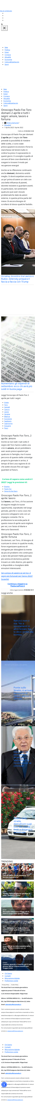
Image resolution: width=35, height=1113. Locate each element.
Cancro (7, 409)
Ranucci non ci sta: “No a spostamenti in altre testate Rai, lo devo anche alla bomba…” (23, 627)
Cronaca (8, 55)
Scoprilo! (5, 579)
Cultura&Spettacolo (12, 62)
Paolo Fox (7, 489)
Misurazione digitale (12, 978)
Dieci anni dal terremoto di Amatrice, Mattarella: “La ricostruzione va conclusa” (22, 758)
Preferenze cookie (11, 981)
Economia (8, 60)
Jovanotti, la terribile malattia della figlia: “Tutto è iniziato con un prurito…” (16, 948)
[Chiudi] (4, 28)
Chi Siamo (8, 973)
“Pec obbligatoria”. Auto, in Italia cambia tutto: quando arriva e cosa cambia (16, 930)
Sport (7, 64)
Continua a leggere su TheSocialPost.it (17, 585)
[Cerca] (2, 24)
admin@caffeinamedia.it (13, 1004)
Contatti (8, 976)
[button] (4, 1084)
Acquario (7, 426)
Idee (6, 47)
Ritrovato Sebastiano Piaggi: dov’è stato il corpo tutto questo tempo (16, 912)
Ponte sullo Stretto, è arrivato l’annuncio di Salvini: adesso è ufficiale (23, 693)
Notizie (5, 873)
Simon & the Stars (11, 491)
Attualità (8, 57)
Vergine (7, 414)
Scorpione (8, 419)
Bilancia (7, 416)
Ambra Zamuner (13, 123)
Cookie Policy (14, 984)
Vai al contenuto (6, 11)
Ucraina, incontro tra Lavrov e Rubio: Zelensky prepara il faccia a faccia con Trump (17, 278)
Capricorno (8, 423)
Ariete (6, 402)
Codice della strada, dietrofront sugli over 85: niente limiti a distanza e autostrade (23, 825)
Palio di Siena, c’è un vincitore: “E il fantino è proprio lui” (16, 876)
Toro (6, 405)
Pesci (6, 428)
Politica (7, 50)
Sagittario (7, 421)
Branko (7, 487)
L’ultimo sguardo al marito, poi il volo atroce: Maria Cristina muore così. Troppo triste (17, 966)
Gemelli (7, 407)
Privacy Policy (5, 984)
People (4, 944)
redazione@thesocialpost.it (15, 1031)
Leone (6, 412)
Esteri (7, 52)
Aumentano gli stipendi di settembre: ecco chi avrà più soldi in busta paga (16, 386)
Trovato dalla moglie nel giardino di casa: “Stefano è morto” (16, 894)
